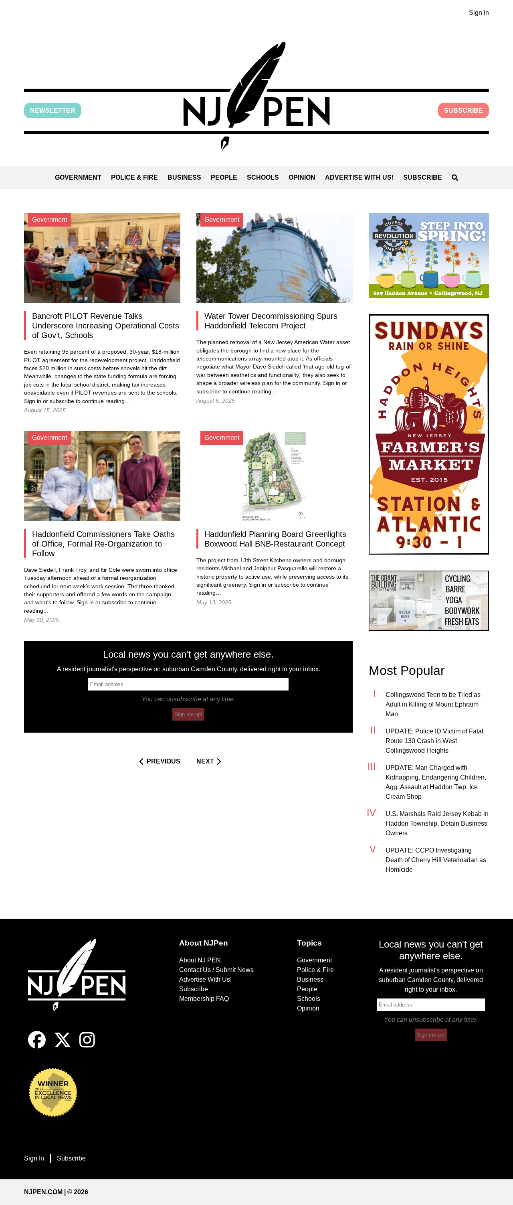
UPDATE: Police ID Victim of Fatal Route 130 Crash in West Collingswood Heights (434, 741)
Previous (163, 761)
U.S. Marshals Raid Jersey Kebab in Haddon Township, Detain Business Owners (437, 823)
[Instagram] (87, 1046)
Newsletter (52, 110)
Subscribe (463, 110)
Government (78, 177)
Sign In (479, 12)
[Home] (82, 985)
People (224, 177)
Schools (263, 177)
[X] (62, 1046)
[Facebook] (37, 1046)
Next (205, 761)
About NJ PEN (200, 960)
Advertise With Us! (359, 177)
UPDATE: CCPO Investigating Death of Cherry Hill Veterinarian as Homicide (436, 860)
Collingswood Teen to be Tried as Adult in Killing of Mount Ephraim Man (433, 704)
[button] (256, 96)
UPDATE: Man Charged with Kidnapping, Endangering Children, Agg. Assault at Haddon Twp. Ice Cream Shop (436, 782)
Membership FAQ (204, 998)
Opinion (302, 177)
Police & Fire (134, 177)
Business (184, 177)
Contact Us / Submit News (216, 969)
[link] (429, 255)
